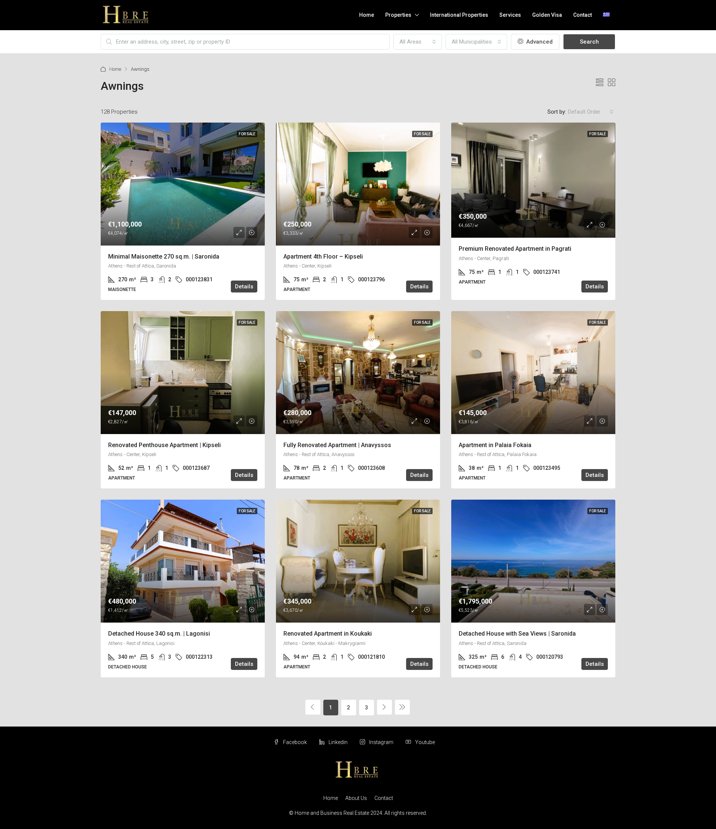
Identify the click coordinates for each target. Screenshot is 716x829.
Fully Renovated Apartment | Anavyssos (337, 445)
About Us (356, 798)
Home (366, 15)
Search (589, 41)
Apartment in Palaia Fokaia (495, 445)
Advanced (539, 41)
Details (244, 286)
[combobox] (417, 42)
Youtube (424, 742)
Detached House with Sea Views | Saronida (517, 633)
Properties (398, 15)
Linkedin (338, 742)
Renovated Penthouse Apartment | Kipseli (164, 445)
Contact (582, 15)
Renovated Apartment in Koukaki (327, 633)
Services (510, 15)
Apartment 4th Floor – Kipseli (323, 256)
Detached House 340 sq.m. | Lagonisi (159, 633)
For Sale (247, 134)
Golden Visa (547, 15)
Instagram (381, 742)
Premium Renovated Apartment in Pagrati (515, 248)
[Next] (384, 707)
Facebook (295, 742)
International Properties (459, 15)
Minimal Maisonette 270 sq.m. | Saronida (163, 256)
